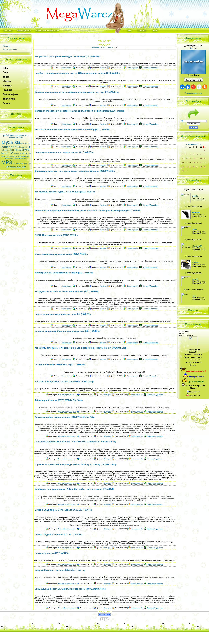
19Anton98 (197, 246)
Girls (3, 153)
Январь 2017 (193, 144)
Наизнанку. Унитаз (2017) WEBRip (52, 553)
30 (183, 171)
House (11, 150)
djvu (22, 143)
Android (13, 167)
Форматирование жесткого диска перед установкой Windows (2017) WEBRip (75, 171)
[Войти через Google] (199, 86)
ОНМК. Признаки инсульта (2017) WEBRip (56, 235)
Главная (6, 46)
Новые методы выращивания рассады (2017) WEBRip (63, 314)
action (12, 135)
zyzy (194, 296)
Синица (195, 263)
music (17, 156)
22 (204, 163)
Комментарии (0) (132, 68)
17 (186, 163)
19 (194, 163)
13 (197, 159)
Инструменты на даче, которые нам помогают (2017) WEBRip (67, 291)
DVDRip (26, 150)
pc (4, 135)
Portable (19, 138)
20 (197, 163)
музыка (11, 142)
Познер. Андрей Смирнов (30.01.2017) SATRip (58, 534)
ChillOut (23, 156)
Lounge (16, 153)
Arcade (12, 138)
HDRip (28, 153)
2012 (9, 153)
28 (201, 167)
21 (201, 163)
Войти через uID (193, 80)
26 (194, 167)
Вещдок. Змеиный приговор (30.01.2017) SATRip (60, 570)
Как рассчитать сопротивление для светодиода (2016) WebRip (67, 56)
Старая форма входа (193, 93)
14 (201, 159)
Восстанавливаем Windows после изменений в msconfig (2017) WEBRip (72, 129)
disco (29, 156)
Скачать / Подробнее (150, 68)
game (4, 156)
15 (204, 159)
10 (186, 159)
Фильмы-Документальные (67, 395)
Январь (110, 47)
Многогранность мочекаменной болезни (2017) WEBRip (64, 273)
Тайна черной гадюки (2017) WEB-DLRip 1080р (59, 400)
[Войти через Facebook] (187, 86)
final (25, 158)
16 (183, 163)
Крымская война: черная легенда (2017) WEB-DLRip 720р (65, 417)
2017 (103, 47)
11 (190, 159)
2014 (24, 167)
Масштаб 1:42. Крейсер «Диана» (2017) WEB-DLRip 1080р (64, 381)
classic (23, 147)
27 (197, 167)
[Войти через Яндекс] (193, 86)
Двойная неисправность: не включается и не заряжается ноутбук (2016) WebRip (77, 92)
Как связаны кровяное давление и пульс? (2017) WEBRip (65, 192)
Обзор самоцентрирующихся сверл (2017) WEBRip (61, 254)
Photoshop (9, 158)
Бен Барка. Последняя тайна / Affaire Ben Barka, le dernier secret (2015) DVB (74, 489)
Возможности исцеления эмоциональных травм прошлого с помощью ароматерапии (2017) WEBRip (88, 210)
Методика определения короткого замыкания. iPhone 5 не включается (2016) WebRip (80, 111)
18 (190, 163)
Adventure (19, 150)
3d (7, 135)
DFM (8, 167)
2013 (19, 166)
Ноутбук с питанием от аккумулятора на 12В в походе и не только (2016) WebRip (77, 73)
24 (186, 167)
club (28, 147)
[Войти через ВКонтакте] (182, 86)
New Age (27, 163)
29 (204, 167)
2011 (26, 135)
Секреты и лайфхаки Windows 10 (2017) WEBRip (60, 364)
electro (5, 150)
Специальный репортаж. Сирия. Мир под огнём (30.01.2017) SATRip (70, 589)
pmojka (195, 196)
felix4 (194, 229)
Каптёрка (103, 68)
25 (190, 167)
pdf (18, 147)
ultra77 (195, 279)
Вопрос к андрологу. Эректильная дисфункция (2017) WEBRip (67, 331)
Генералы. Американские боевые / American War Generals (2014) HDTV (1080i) (75, 441)
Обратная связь (10, 49)
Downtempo (18, 158)
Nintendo (10, 156)
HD (14, 163)
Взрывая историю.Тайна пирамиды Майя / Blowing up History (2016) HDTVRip (75, 464)
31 (186, 171)
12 (194, 159)
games (27, 143)
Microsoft (19, 163)
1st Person (19, 135)
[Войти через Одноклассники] (204, 86)
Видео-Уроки (66, 68)
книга (22, 153)
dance (5, 147)
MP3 (6, 162)
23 (183, 167)
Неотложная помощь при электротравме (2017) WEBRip (64, 152)
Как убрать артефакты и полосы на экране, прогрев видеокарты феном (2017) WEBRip (81, 348)
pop (13, 147)
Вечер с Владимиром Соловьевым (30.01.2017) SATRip (63, 510)
